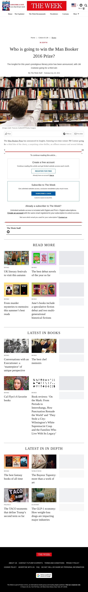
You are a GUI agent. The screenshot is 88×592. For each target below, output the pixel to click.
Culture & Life (43, 38)
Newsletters (54, 14)
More (75, 14)
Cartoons (65, 14)
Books (54, 38)
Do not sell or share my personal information (62, 567)
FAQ (38, 567)
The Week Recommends (37, 14)
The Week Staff (36, 73)
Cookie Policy (10, 567)
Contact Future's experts (31, 563)
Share (9, 134)
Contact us (63, 217)
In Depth (44, 42)
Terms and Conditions (54, 563)
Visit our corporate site (72, 585)
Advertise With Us (26, 567)
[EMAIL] (9, 231)
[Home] (10, 14)
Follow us (68, 134)
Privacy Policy (72, 563)
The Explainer (19, 14)
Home (33, 38)
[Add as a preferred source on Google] (44, 575)
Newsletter (80, 134)
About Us (13, 563)
